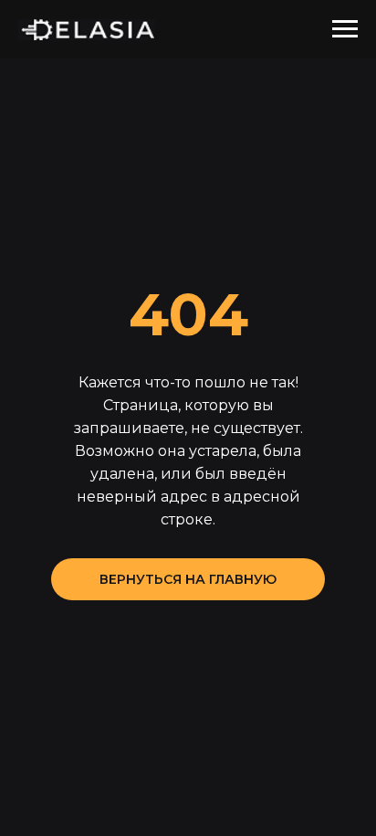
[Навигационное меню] (345, 29)
